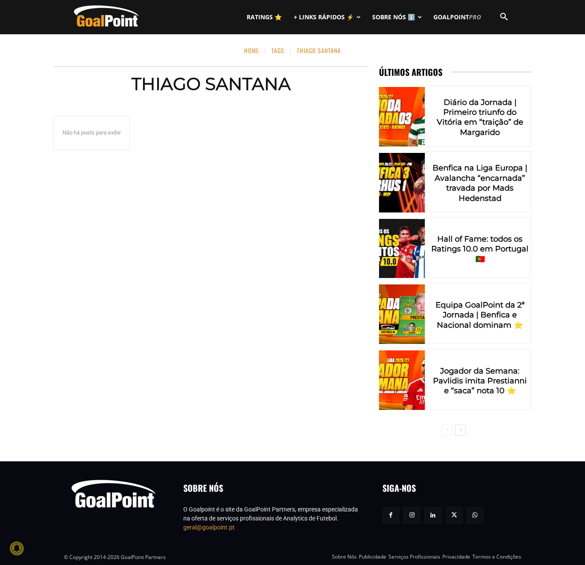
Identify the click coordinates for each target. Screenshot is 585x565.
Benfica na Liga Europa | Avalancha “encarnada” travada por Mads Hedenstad (480, 183)
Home (251, 50)
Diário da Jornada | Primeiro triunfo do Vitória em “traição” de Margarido (480, 117)
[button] (504, 17)
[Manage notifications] (17, 548)
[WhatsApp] (475, 515)
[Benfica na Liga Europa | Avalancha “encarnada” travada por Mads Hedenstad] (402, 182)
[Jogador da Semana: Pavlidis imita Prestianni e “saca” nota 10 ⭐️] (402, 380)
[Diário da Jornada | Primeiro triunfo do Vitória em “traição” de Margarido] (402, 116)
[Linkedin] (432, 515)
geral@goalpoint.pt (209, 527)
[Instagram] (411, 515)
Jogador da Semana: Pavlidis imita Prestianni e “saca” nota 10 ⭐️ (480, 381)
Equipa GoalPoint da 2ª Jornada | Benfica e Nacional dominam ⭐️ (480, 315)
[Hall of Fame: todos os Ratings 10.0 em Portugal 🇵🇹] (402, 248)
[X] (454, 515)
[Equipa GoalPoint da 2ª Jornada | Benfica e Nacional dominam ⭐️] (402, 314)
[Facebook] (390, 515)
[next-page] (460, 430)
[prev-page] (447, 430)
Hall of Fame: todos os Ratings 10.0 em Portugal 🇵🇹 (479, 249)
